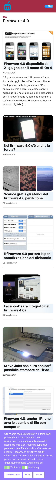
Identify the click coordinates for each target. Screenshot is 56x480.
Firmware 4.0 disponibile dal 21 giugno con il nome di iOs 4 (28, 66)
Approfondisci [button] (35, 463)
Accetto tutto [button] (13, 474)
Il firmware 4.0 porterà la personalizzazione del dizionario (27, 256)
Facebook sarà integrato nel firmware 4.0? (26, 308)
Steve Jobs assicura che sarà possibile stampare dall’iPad (28, 368)
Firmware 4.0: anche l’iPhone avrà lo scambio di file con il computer (27, 422)
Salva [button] (27, 474)
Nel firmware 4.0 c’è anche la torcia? (27, 147)
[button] (7, 467)
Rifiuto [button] (39, 474)
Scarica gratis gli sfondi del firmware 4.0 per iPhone (26, 196)
